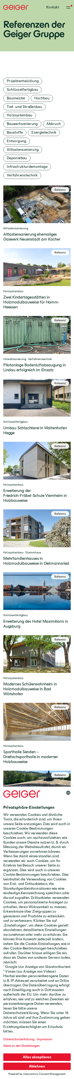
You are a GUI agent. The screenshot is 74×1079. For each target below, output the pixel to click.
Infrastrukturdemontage (27, 167)
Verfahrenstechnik (22, 175)
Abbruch (53, 124)
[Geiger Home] (15, 7)
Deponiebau (17, 158)
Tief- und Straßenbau (24, 107)
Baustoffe (15, 132)
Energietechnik (43, 132)
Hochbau (42, 98)
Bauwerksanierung (22, 124)
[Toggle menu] (68, 7)
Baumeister (16, 98)
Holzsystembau (19, 115)
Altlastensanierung (23, 150)
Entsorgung (16, 141)
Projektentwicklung (23, 81)
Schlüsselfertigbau (22, 89)
